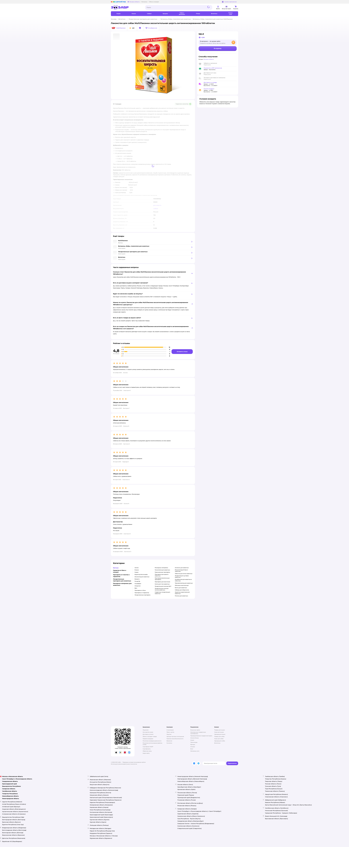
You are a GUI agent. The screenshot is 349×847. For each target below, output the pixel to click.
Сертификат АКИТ (148, 746)
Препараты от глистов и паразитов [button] (121, 575)
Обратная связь (147, 751)
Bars (136, 588)
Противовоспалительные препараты (162, 578)
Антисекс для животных (182, 567)
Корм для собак (218, 738)
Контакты (169, 743)
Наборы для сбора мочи (182, 590)
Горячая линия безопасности (175, 738)
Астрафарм (138, 583)
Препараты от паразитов (142, 592)
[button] (151, 28)
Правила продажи (148, 738)
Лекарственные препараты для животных (143, 19)
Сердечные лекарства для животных (162, 592)
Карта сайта (146, 753)
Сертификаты (147, 749)
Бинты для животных (181, 587)
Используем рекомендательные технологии (124, 764)
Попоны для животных (181, 596)
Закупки (169, 734)
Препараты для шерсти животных (161, 575)
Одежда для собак (219, 741)
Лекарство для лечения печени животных (161, 589)
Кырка (136, 572)
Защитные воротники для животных (182, 592)
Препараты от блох (140, 590)
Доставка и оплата (148, 734)
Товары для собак (219, 736)
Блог (191, 749)
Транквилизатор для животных (184, 583)
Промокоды (193, 742)
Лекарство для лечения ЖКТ (163, 586)
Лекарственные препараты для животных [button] (122, 580)
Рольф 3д (137, 581)
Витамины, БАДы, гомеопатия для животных (176, 19)
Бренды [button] (116, 568)
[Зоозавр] (126, 7)
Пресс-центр (170, 732)
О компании (170, 730)
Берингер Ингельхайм (141, 574)
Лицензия (145, 730)
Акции (192, 740)
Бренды (192, 744)
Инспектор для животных (142, 576)
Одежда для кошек (219, 734)
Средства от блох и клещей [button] (119, 571)
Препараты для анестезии (162, 581)
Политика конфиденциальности (152, 741)
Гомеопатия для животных (162, 570)
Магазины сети (194, 751)
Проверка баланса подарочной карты (201, 735)
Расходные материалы (161, 567)
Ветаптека (121, 19)
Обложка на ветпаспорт (182, 585)
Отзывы (192, 746)
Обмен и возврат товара (150, 736)
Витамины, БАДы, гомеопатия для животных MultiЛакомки (213, 19)
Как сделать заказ (148, 732)
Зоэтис (137, 567)
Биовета (137, 579)
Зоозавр (114, 19)
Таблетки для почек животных (183, 573)
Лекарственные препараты (142, 595)
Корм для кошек (219, 732)
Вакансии (169, 741)
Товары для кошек (219, 730)
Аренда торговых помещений (175, 736)
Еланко (137, 570)
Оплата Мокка (194, 738)
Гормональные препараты (162, 572)
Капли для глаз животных (162, 584)
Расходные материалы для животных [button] (122, 584)
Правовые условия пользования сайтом (134, 762)
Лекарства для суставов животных (182, 576)
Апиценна (137, 586)
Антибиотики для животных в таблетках (183, 580)
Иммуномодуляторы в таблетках (181, 570)
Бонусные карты (195, 730)
